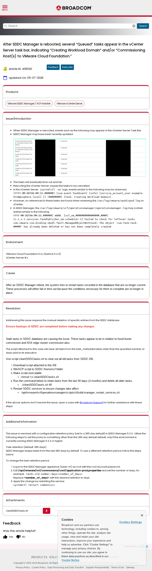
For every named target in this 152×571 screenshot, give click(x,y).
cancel (134, 26)
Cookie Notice (70, 560)
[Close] (142, 515)
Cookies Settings (130, 521)
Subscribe (67, 67)
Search (143, 26)
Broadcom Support (91, 402)
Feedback (53, 67)
